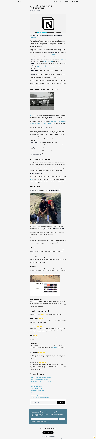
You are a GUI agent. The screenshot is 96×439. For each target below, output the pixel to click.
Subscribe (61, 402)
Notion (53, 54)
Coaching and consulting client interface (40, 397)
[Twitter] (72, 1)
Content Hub (66, 1)
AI (60, 1)
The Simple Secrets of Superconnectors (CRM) (41, 381)
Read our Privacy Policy (47, 421)
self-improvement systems (54, 121)
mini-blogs (32, 123)
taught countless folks (48, 61)
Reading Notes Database (36, 386)
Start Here (55, 1)
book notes (63, 121)
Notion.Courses (33, 37)
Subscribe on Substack (48, 432)
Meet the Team (36, 438)
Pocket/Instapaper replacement (38, 392)
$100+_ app (63, 59)
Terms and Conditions (52, 438)
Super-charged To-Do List (36, 388)
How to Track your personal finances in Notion (41, 377)
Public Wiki (33, 384)
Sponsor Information (44, 438)
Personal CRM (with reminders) (37, 390)
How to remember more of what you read (40, 379)
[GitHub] (76, 1)
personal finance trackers (49, 123)
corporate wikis (38, 123)
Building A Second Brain (42, 66)
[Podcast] (77, 1)
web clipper (54, 347)
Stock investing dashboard (37, 395)
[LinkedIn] (74, 1)
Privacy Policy (59, 438)
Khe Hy (19, 1)
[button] (94, 437)
